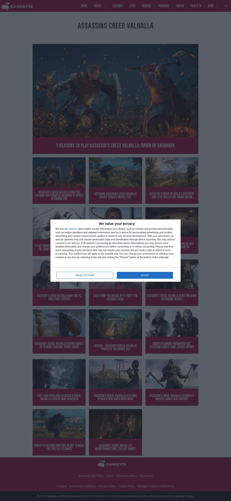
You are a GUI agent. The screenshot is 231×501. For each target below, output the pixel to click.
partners (73, 229)
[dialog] (115, 250)
